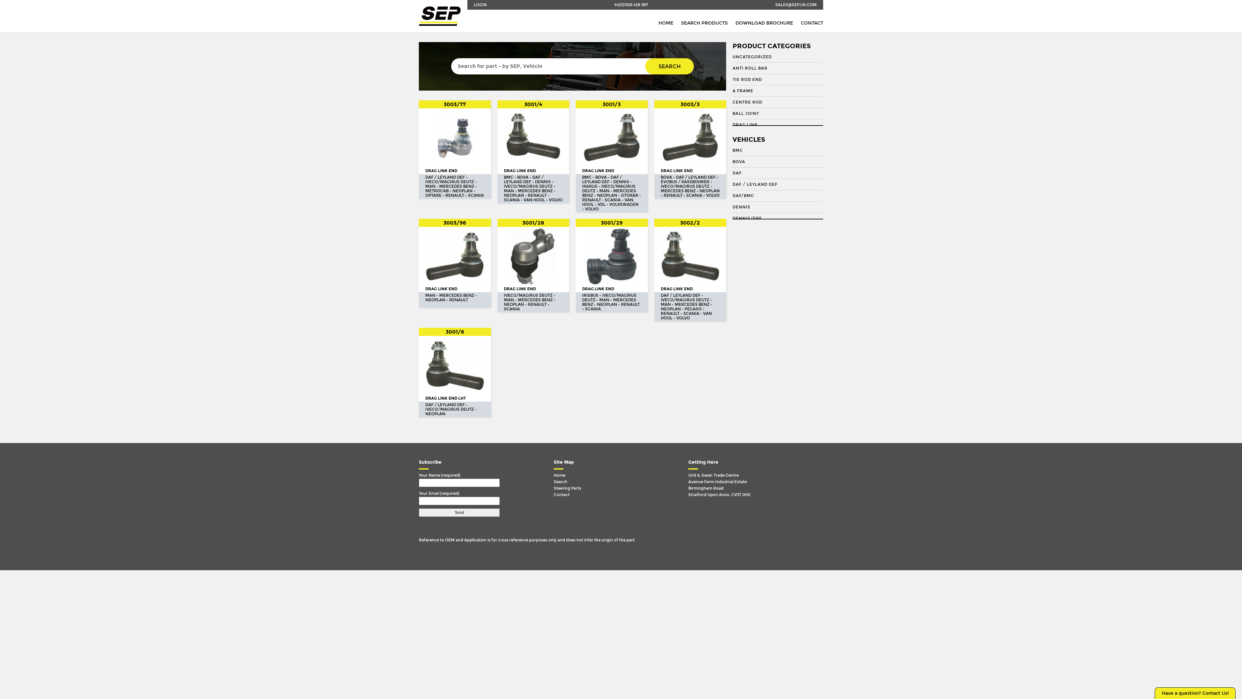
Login (480, 5)
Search (670, 66)
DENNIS (741, 207)
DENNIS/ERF (747, 218)
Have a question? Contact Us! (1195, 693)
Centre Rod (747, 102)
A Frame (743, 91)
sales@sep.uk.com (796, 5)
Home (666, 23)
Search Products (704, 23)
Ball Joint (746, 113)
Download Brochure (764, 23)
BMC (738, 150)
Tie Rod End (747, 79)
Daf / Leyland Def (755, 184)
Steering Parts (567, 488)
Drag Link (745, 125)
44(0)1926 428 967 (631, 5)
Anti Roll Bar (750, 68)
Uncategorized (752, 57)
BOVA (739, 162)
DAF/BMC (743, 196)
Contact (812, 23)
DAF (737, 173)
